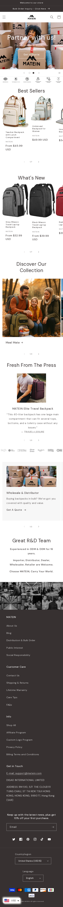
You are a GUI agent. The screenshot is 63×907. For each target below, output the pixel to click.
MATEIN (27, 901)
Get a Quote (32, 54)
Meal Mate (13, 342)
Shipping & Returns (17, 682)
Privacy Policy (14, 747)
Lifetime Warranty (16, 690)
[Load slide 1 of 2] (30, 73)
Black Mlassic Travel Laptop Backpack (39, 225)
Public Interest (14, 647)
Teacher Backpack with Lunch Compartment (15, 135)
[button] (4, 17)
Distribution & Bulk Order (20, 640)
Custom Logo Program (19, 739)
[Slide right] (38, 161)
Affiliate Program (16, 732)
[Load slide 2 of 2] (33, 73)
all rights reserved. (37, 901)
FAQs (9, 704)
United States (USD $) (30, 861)
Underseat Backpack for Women (39, 129)
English (30, 878)
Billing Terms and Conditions (22, 754)
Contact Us (13, 675)
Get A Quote (14, 510)
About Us (11, 625)
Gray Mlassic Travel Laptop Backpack (13, 224)
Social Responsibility (18, 655)
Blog (8, 633)
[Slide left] (24, 161)
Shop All (11, 725)
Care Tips (11, 697)
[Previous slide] (24, 72)
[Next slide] (38, 72)
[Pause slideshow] (59, 72)
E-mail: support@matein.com (24, 773)
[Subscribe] (52, 827)
